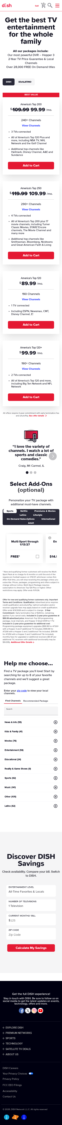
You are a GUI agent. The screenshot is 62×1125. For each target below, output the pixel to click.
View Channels (31, 125)
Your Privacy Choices (15, 1073)
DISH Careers (10, 1068)
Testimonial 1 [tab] (27, 472)
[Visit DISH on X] (28, 1011)
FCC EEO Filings (12, 1085)
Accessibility (10, 1091)
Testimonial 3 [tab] (35, 472)
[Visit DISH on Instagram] (34, 1011)
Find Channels (13, 701)
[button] (31, 891)
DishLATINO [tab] (25, 82)
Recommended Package (35, 701)
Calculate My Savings (31, 948)
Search (9, 709)
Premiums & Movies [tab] (45, 511)
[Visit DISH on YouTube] (40, 1011)
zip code (22, 690)
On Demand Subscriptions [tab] (21, 519)
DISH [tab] (8, 82)
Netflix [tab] (23, 511)
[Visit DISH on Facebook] (21, 1011)
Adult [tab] (31, 523)
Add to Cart (31, 165)
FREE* (15, 556)
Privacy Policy (11, 1079)
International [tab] (48, 519)
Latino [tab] (23, 515)
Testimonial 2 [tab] (31, 472)
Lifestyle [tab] (37, 515)
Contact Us (9, 1096)
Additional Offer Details (22, 642)
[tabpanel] (31, 251)
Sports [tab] (10, 511)
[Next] (53, 456)
